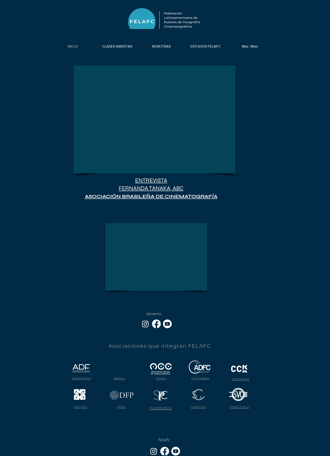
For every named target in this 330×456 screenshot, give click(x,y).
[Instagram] (145, 323)
